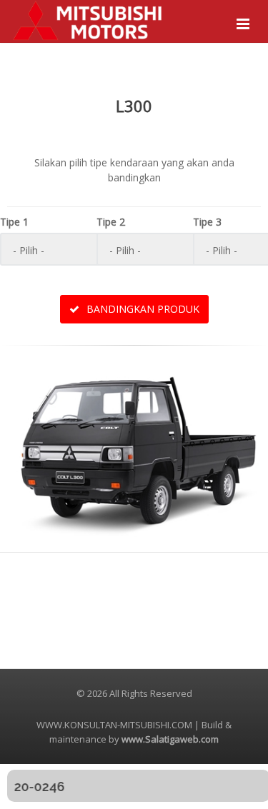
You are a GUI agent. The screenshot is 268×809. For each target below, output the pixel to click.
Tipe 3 (207, 221)
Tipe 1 (14, 221)
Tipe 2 (110, 221)
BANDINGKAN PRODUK (141, 309)
